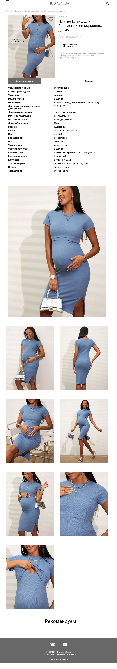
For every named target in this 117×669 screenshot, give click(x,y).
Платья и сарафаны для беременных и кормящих (44, 11)
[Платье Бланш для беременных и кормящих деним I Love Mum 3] (30, 358)
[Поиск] (107, 3)
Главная (9, 11)
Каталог (18, 11)
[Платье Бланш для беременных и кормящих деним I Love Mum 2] (57, 251)
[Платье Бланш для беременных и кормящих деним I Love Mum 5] (30, 431)
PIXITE (65, 660)
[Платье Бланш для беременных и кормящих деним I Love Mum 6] (84, 431)
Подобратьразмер (72, 45)
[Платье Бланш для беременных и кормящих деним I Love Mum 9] (30, 577)
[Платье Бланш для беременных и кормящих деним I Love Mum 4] (84, 358)
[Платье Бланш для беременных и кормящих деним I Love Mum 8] (84, 504)
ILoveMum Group (64, 652)
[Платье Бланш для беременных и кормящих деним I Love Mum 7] (30, 504)
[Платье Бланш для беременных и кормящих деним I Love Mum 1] (31, 46)
